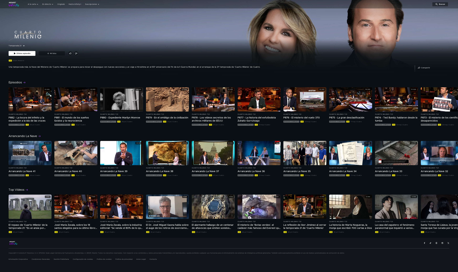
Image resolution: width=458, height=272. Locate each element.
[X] (448, 243)
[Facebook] (424, 243)
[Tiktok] (430, 243)
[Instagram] (442, 243)
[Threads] (436, 243)
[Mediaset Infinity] (14, 4)
